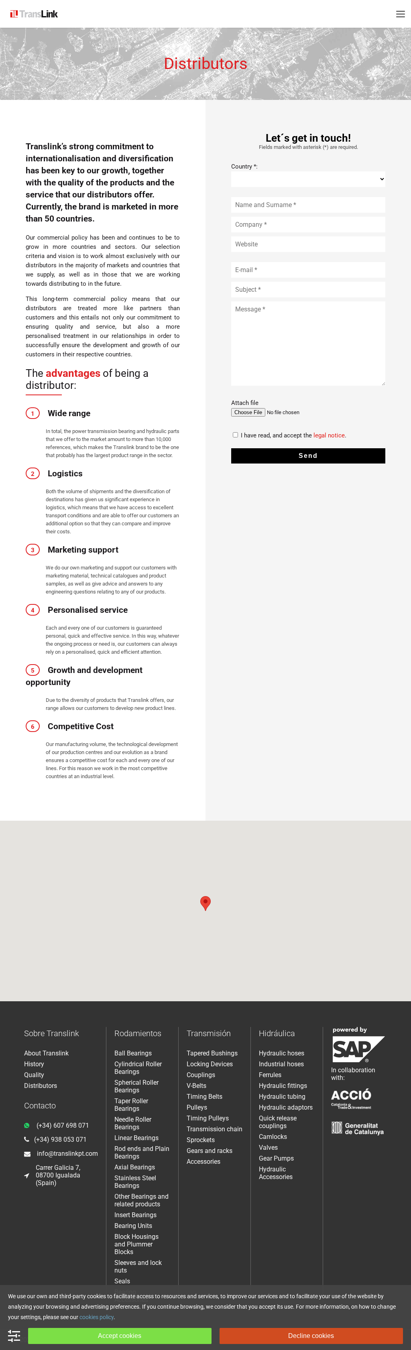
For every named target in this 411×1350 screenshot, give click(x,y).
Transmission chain (214, 1129)
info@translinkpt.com (67, 1153)
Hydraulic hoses (281, 1053)
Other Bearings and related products (141, 1200)
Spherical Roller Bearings (136, 1086)
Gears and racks (209, 1151)
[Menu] (400, 14)
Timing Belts (204, 1096)
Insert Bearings (135, 1215)
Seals (122, 1281)
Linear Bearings (136, 1138)
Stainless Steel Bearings (135, 1181)
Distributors (40, 1086)
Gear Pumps (276, 1158)
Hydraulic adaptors (286, 1107)
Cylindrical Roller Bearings (138, 1068)
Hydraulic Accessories (276, 1173)
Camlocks (273, 1137)
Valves (268, 1147)
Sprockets (201, 1140)
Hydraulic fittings (283, 1086)
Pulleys (197, 1107)
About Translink (46, 1053)
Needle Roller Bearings (132, 1123)
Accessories (203, 1161)
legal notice (329, 435)
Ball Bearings (133, 1053)
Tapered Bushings (212, 1053)
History (34, 1064)
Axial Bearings (134, 1167)
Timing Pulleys (208, 1118)
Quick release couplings (278, 1122)
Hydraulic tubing (282, 1096)
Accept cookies (119, 1335)
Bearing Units (133, 1226)
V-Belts (196, 1086)
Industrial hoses (281, 1064)
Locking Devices (210, 1064)
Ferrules (270, 1075)
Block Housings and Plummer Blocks (136, 1244)
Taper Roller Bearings (131, 1104)
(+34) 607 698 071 (63, 1125)
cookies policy (96, 1317)
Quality (34, 1075)
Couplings (201, 1075)
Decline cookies (311, 1335)
